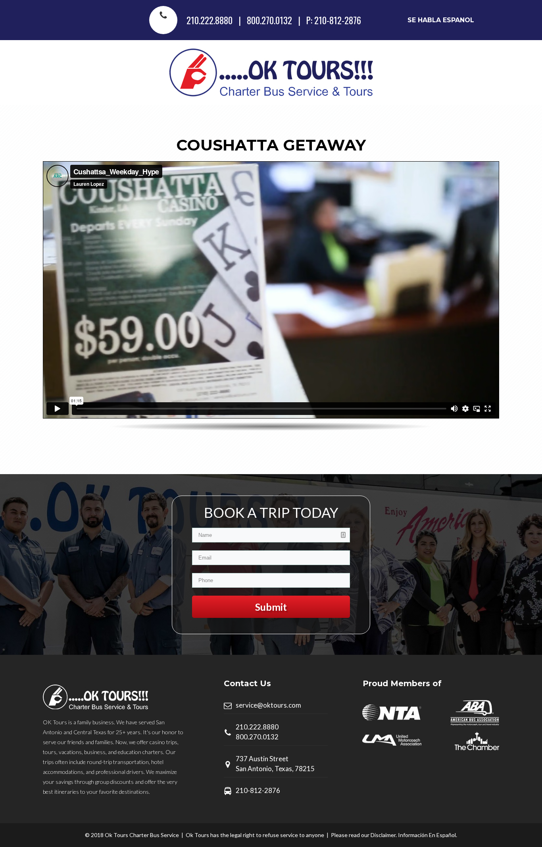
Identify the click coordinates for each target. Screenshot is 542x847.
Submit (271, 607)
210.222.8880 (209, 20)
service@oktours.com (268, 705)
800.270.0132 (269, 20)
